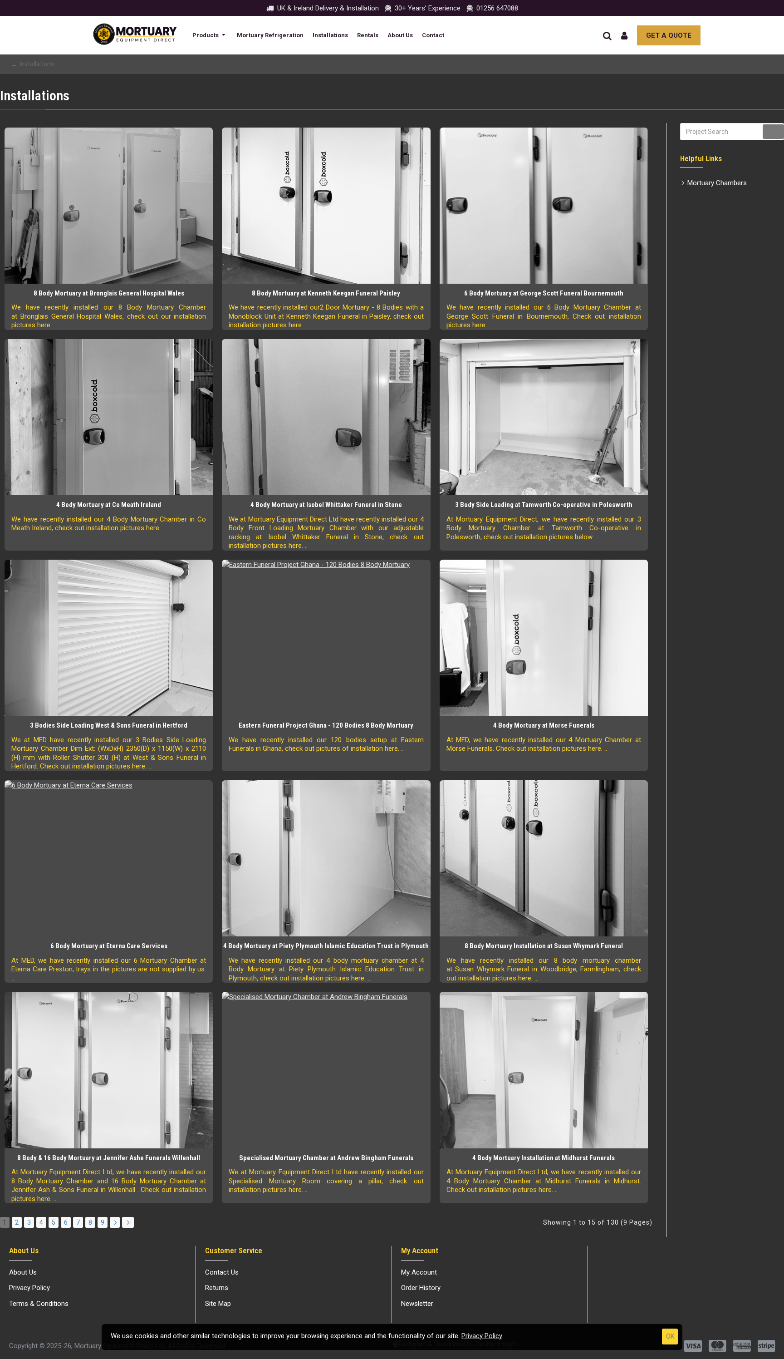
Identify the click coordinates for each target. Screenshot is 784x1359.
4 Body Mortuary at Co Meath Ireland (108, 505)
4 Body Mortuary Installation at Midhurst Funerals (543, 1158)
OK (670, 1336)
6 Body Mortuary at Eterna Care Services (108, 946)
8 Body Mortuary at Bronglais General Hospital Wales (109, 293)
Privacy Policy (481, 1336)
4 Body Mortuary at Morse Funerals (543, 725)
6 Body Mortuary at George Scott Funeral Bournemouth (543, 293)
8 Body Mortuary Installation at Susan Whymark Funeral (544, 946)
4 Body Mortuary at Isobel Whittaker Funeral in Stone (326, 505)
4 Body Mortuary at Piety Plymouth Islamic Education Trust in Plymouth (326, 946)
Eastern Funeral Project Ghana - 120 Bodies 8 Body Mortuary (326, 725)
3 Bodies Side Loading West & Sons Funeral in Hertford (108, 725)
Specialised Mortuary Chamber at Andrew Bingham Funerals (326, 1158)
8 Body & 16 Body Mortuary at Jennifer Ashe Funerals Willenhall (108, 1158)
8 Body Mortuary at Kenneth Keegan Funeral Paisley (326, 293)
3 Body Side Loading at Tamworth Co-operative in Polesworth (543, 505)
